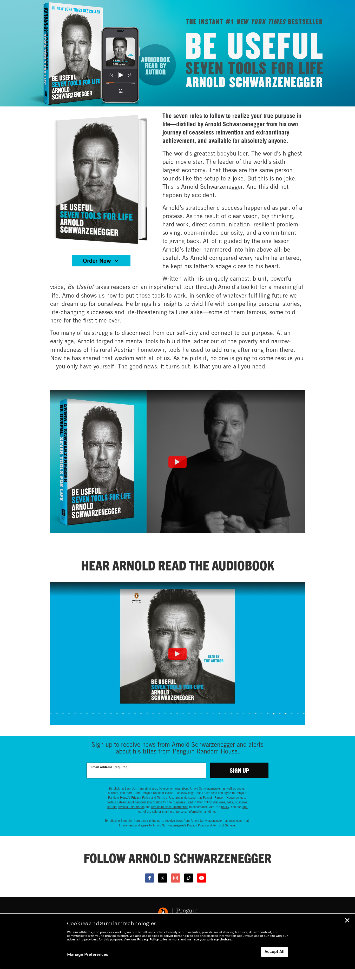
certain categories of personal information (134, 802)
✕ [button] (347, 921)
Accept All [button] (275, 952)
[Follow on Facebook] (149, 878)
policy (225, 807)
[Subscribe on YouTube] (201, 878)
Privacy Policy (140, 797)
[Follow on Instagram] (175, 878)
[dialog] (177, 941)
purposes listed (183, 802)
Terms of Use (165, 797)
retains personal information (169, 807)
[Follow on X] (162, 878)
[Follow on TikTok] (188, 878)
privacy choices (219, 939)
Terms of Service (224, 825)
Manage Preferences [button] (87, 955)
